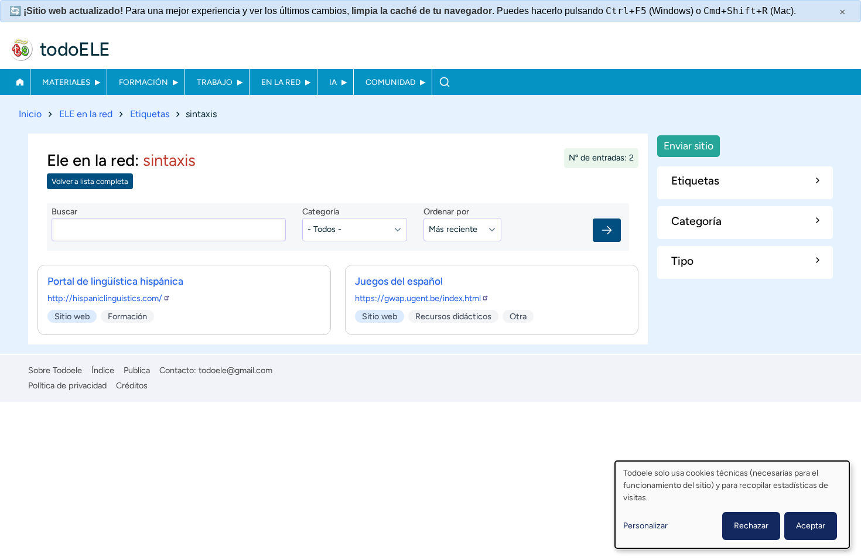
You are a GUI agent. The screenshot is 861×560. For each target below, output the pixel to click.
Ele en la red (91, 160)
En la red (280, 82)
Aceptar (810, 526)
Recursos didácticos (453, 316)
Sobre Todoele (55, 370)
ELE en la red (85, 113)
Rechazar (751, 526)
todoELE (75, 49)
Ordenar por (446, 211)
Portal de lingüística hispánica (115, 281)
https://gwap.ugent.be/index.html (418, 298)
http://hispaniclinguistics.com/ (104, 298)
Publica (137, 370)
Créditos (132, 385)
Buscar (444, 82)
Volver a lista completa (90, 181)
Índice (102, 370)
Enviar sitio (688, 145)
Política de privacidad (67, 385)
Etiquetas (149, 113)
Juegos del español (399, 281)
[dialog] (732, 504)
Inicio (19, 82)
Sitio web (72, 316)
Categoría (320, 211)
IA (333, 82)
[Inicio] (21, 49)
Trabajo (215, 82)
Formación (143, 82)
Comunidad (390, 82)
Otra (518, 316)
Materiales (66, 82)
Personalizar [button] (645, 526)
